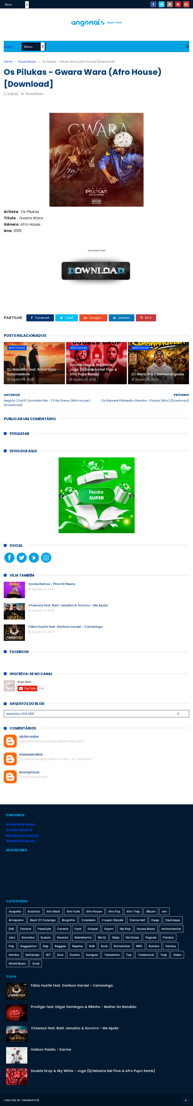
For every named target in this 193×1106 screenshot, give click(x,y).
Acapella (15, 911)
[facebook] (153, 4)
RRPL (139, 946)
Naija (115, 937)
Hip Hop (125, 929)
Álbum (151, 911)
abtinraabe (29, 737)
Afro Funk (73, 911)
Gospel (93, 929)
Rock (104, 946)
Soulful (75, 955)
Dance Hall (137, 920)
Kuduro (46, 937)
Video (177, 955)
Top (129, 955)
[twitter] (162, 4)
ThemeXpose (30, 1100)
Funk (78, 929)
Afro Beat (53, 911)
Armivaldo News (20, 824)
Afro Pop (114, 911)
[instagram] (170, 4)
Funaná (62, 929)
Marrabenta (83, 937)
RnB (92, 946)
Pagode (151, 937)
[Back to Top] (185, 1100)
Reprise (77, 946)
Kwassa (62, 937)
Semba (14, 955)
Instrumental (171, 929)
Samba (170, 946)
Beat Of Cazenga (43, 920)
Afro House (17, 348)
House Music (27, 62)
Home (8, 47)
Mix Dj (102, 937)
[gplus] (186, 4)
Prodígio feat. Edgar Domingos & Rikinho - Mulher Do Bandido (84, 1006)
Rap (45, 946)
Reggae (60, 946)
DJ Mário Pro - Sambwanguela (158, 374)
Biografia (68, 920)
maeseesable (31, 754)
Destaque (172, 920)
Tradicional (146, 955)
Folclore (25, 929)
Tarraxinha (112, 955)
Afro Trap (133, 911)
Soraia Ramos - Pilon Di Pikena (51, 584)
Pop (11, 946)
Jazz (12, 937)
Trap (163, 955)
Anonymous (29, 772)
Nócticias (132, 937)
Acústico (34, 911)
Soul (60, 955)
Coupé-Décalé (112, 920)
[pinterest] (178, 4)
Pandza (168, 937)
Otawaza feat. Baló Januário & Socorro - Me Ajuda (68, 605)
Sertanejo (32, 955)
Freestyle (44, 929)
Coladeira (88, 920)
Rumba (154, 946)
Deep (155, 920)
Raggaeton (28, 946)
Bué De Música (19, 830)
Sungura (92, 955)
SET (48, 955)
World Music (17, 963)
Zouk (35, 963)
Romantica (122, 946)
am (164, 911)
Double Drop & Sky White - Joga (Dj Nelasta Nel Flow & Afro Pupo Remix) (93, 369)
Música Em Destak (22, 835)
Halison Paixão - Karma (51, 1049)
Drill (11, 929)
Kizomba (28, 937)
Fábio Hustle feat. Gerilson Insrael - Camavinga (65, 626)
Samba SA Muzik (20, 841)
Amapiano (16, 920)
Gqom (108, 929)
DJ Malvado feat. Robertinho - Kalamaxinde (33, 371)
